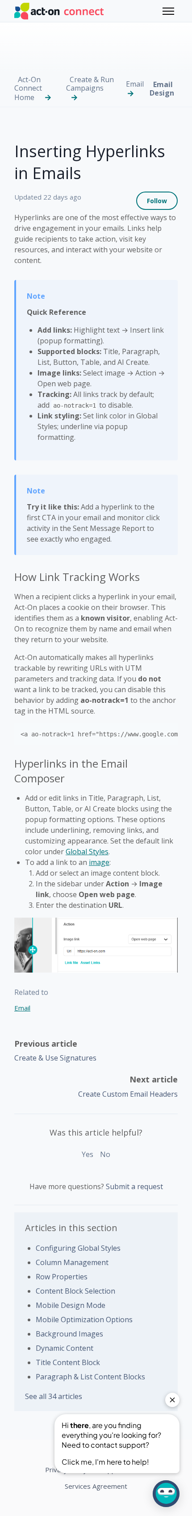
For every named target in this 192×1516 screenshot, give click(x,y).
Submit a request (134, 1186)
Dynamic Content (64, 1348)
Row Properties (62, 1277)
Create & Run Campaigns (90, 84)
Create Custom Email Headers (128, 1094)
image (99, 862)
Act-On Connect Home (28, 88)
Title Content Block (68, 1362)
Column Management (72, 1262)
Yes (87, 1154)
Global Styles (87, 851)
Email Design (162, 88)
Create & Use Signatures (55, 1058)
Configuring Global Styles (78, 1248)
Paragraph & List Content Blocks (90, 1377)
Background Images (69, 1334)
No (105, 1154)
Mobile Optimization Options (84, 1319)
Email (135, 84)
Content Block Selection (75, 1291)
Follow (157, 200)
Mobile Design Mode (70, 1305)
